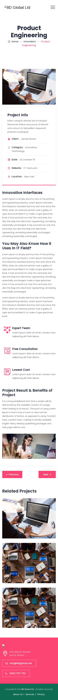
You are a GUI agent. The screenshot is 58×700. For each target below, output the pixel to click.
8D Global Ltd (28, 689)
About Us (17, 694)
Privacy (41, 694)
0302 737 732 (18, 673)
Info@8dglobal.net (21, 663)
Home (14, 41)
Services (30, 694)
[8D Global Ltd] (17, 7)
